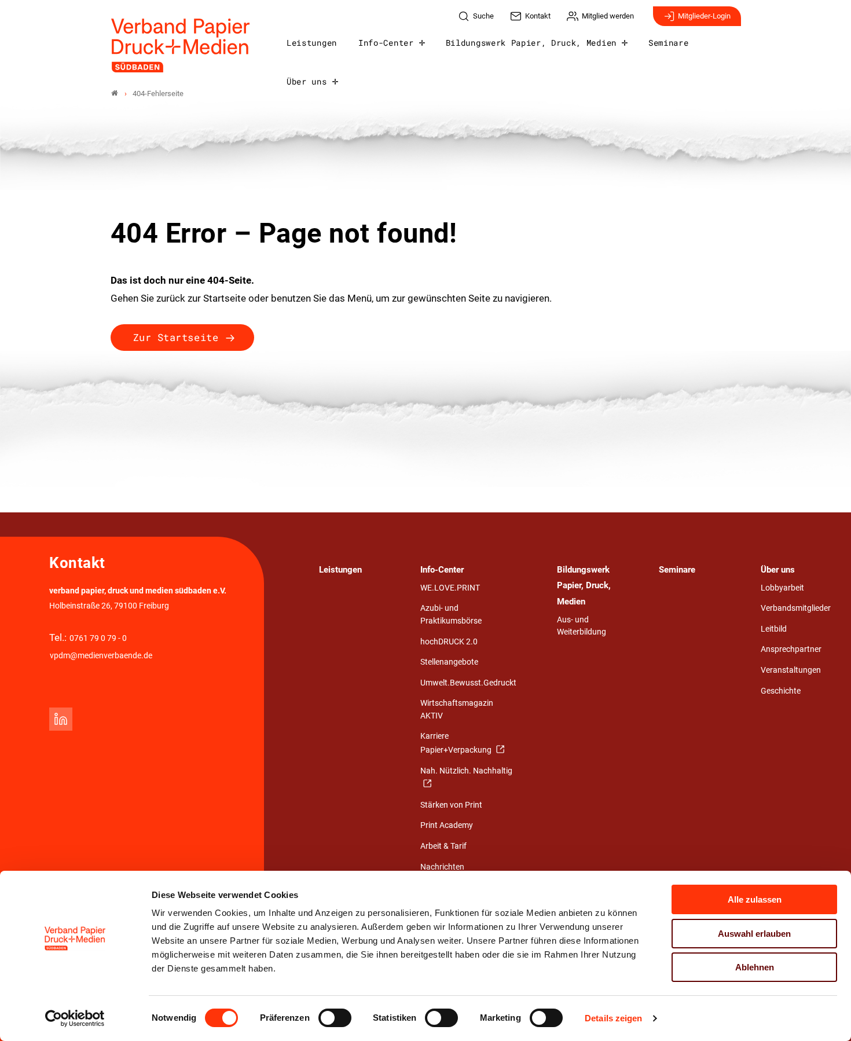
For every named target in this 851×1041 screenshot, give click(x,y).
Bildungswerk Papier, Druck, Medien (531, 43)
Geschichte (781, 691)
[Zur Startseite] (181, 45)
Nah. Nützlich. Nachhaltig (466, 771)
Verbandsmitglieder (796, 608)
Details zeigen (613, 1018)
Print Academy (446, 825)
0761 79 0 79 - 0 (98, 638)
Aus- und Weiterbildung (581, 626)
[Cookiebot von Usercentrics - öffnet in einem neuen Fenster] (75, 1018)
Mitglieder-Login (704, 16)
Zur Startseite (175, 337)
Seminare (668, 43)
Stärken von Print (451, 805)
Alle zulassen (755, 899)
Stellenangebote (449, 662)
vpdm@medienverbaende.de (101, 656)
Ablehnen (754, 967)
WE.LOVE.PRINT (450, 588)
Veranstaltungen (791, 670)
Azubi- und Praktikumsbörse (451, 614)
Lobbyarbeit (782, 588)
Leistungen (312, 43)
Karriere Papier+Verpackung (456, 743)
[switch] (334, 1018)
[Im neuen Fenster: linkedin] (60, 719)
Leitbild (774, 629)
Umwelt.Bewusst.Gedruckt (468, 683)
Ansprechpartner (791, 649)
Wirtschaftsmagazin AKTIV (456, 709)
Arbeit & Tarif (443, 846)
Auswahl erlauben (754, 934)
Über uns (307, 81)
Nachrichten (442, 867)
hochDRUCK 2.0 (449, 642)
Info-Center (385, 43)
